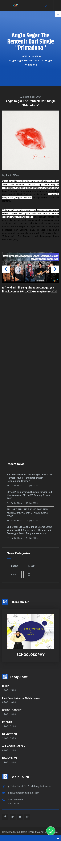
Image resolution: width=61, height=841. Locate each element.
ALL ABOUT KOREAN (13, 746)
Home (24, 56)
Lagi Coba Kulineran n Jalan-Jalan (21, 698)
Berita (14, 565)
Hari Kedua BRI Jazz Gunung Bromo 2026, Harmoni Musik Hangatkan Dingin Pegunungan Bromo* (29, 477)
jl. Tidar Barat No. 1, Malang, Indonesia (29, 786)
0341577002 (14, 803)
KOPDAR (7, 722)
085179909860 (16, 799)
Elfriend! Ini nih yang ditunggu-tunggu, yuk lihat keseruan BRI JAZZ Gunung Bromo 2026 (29, 495)
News (35, 56)
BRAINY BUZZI (10, 758)
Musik (31, 565)
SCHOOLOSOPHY (11, 710)
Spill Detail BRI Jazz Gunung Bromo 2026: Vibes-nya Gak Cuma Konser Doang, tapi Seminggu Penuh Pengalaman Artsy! (29, 530)
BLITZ (5, 686)
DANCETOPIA (9, 734)
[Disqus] (30, 337)
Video (14, 574)
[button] (55, 269)
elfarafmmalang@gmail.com (23, 792)
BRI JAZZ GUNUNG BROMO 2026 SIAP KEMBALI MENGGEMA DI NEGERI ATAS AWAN (30, 266)
